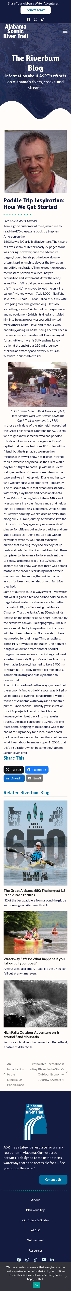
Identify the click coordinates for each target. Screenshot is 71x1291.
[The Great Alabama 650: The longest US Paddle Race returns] (35, 842)
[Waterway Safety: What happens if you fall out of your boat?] (35, 932)
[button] (65, 31)
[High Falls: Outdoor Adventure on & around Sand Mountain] (35, 1003)
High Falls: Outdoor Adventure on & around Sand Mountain (31, 1034)
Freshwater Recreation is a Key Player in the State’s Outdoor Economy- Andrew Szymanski (46, 1071)
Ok (36, 1285)
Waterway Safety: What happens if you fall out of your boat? (34, 961)
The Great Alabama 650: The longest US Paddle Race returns (34, 892)
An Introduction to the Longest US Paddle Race (14, 1074)
